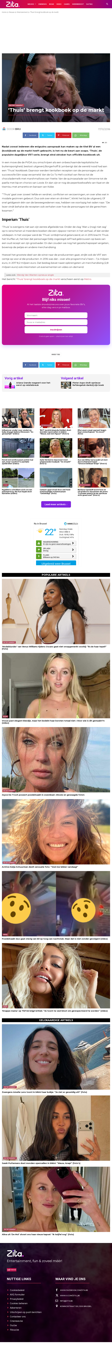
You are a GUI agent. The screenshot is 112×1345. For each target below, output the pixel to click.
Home (4, 12)
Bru (18, 129)
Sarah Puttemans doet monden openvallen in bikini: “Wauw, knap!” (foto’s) (41, 1163)
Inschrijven (56, 329)
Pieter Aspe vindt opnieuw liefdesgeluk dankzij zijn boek (88, 384)
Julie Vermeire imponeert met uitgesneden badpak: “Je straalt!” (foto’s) (55, 461)
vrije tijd (55, 354)
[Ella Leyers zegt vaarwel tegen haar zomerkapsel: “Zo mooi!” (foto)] (94, 418)
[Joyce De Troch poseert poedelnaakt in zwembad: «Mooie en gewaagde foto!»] (56, 759)
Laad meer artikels (55, 504)
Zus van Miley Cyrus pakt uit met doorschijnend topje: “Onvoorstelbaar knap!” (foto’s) (92, 461)
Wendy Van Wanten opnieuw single (35, 275)
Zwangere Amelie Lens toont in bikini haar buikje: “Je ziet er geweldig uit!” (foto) (44, 1092)
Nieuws (12, 12)
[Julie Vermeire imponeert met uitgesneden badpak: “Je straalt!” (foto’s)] (56, 448)
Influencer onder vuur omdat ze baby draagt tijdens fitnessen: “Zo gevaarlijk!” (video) (17, 432)
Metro (87, 279)
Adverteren (15, 1307)
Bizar (6, 425)
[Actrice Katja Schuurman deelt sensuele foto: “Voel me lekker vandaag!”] (56, 831)
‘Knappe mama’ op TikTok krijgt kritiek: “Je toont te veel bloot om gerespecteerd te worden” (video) (55, 1011)
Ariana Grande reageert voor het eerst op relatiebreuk (33, 384)
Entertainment (22, 12)
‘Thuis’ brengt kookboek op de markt (38, 279)
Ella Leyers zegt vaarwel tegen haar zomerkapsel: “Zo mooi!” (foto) (92, 432)
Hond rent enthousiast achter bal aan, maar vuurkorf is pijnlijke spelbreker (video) (17, 461)
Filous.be (14, 1329)
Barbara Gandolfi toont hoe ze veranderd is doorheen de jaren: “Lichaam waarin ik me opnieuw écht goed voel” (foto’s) (93, 492)
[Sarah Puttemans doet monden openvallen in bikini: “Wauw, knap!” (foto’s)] (56, 1128)
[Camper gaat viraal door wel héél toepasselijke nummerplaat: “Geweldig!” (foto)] (56, 478)
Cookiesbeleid (17, 1290)
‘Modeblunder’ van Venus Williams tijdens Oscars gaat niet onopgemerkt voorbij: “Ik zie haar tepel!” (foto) (54, 647)
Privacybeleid (16, 1298)
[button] (107, 4)
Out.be (13, 1325)
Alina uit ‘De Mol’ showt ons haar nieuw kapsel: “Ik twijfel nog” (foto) (38, 1234)
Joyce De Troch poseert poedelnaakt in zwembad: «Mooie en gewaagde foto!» (43, 795)
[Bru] (4, 129)
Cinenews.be (16, 1320)
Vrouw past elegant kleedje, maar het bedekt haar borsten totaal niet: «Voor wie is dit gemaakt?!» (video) (53, 722)
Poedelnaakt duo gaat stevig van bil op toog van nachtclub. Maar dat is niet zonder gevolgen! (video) (55, 939)
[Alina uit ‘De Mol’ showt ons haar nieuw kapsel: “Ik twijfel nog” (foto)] (56, 1199)
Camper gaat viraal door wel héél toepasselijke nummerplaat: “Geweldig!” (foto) (55, 491)
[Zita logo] (13, 4)
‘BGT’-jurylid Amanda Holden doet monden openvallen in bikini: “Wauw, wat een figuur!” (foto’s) (55, 432)
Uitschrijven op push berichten (26, 1312)
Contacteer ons (18, 1316)
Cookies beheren (18, 1303)
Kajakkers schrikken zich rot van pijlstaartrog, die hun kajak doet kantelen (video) (17, 491)
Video (6, 455)
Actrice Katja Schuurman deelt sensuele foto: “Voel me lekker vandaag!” (40, 867)
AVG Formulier (17, 1294)
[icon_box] (71, 1290)
